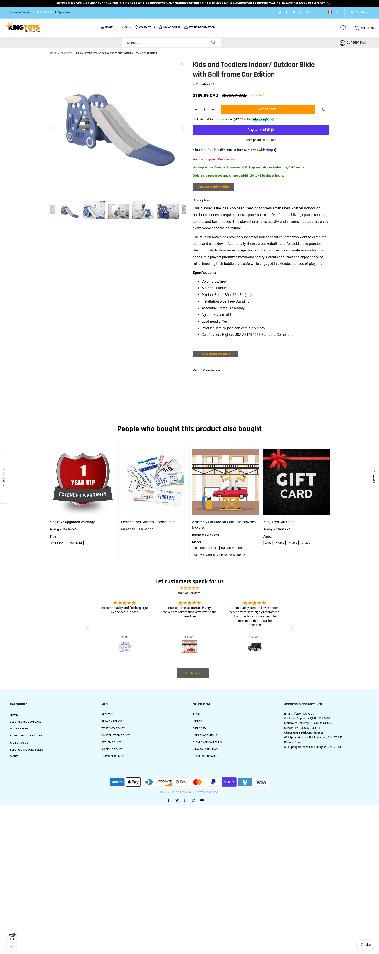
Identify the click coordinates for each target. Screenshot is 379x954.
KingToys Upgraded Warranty (72, 522)
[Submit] (213, 42)
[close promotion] (328, 3)
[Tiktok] (313, 12)
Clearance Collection (208, 742)
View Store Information (213, 187)
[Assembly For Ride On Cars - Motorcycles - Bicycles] (225, 482)
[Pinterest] (293, 12)
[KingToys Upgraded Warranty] (83, 482)
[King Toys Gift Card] (296, 482)
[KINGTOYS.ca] (22, 27)
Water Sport (19, 728)
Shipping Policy (112, 749)
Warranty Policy (113, 728)
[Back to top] (11, 947)
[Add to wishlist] (324, 109)
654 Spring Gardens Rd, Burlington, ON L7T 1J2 (313, 747)
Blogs (197, 714)
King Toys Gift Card (278, 522)
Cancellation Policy (115, 735)
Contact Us (147, 27)
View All (193, 673)
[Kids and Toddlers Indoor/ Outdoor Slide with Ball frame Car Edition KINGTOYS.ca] (118, 128)
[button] (53, 128)
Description (201, 200)
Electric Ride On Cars (25, 721)
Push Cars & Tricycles (26, 735)
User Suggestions (215, 354)
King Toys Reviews (205, 749)
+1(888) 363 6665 (43, 12)
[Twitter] (279, 12)
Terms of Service (113, 756)
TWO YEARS (75, 542)
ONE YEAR (57, 542)
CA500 (306, 542)
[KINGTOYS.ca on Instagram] (193, 800)
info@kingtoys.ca (303, 713)
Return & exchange (206, 370)
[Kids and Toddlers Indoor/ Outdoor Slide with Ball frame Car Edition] (94, 211)
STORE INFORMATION (202, 27)
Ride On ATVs (19, 742)
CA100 (280, 542)
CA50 (268, 542)
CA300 (293, 542)
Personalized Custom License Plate (148, 522)
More (14, 756)
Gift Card (199, 728)
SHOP (124, 27)
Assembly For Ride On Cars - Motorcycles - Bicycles (224, 525)
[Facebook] (286, 12)
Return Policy (111, 742)
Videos (197, 721)
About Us (107, 714)
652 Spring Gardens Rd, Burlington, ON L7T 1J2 (313, 737)
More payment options (260, 140)
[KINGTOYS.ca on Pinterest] (185, 800)
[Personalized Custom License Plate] (154, 482)
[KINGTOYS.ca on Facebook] (168, 800)
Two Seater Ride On (232, 547)
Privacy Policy (111, 721)
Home (109, 27)
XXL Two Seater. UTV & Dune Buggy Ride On (219, 554)
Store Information (205, 756)
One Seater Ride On (204, 547)
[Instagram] (300, 12)
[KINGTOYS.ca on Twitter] (177, 800)
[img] (189, 588)
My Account (171, 27)
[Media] (183, 63)
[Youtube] (307, 12)
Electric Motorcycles (26, 749)
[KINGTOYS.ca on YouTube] (202, 800)
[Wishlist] (343, 28)
